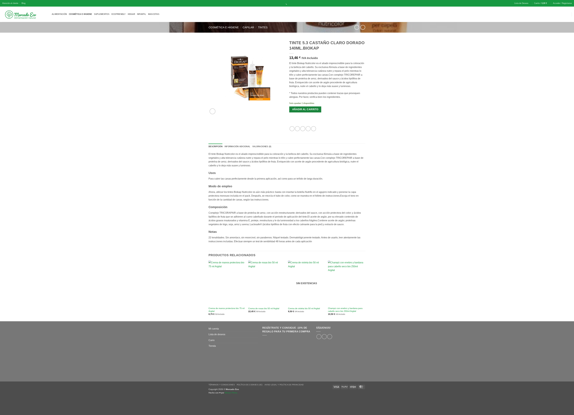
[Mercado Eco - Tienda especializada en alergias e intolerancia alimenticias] (24, 14)
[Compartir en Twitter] (297, 128)
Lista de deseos (217, 334)
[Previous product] (362, 27)
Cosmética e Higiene (80, 14)
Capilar (248, 27)
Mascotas (153, 14)
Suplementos (101, 14)
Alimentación (59, 14)
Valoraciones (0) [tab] (261, 146)
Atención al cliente (10, 3)
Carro (212, 340)
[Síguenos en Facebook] (318, 336)
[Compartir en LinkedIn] (313, 128)
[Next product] (356, 27)
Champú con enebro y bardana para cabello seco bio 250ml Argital (345, 309)
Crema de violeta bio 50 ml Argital (304, 308)
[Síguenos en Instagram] (324, 336)
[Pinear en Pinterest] (308, 128)
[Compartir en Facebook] (292, 128)
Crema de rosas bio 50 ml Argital (263, 308)
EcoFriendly (119, 14)
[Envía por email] (302, 128)
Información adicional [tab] (237, 146)
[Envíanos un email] (329, 336)
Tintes (263, 27)
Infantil (141, 14)
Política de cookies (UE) (250, 385)
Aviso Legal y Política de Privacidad (284, 385)
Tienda (212, 346)
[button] (542, 3)
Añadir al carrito (305, 109)
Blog (23, 3)
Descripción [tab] (215, 146)
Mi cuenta (214, 328)
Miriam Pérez (231, 392)
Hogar (131, 14)
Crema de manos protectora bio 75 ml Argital (227, 309)
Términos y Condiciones (222, 385)
